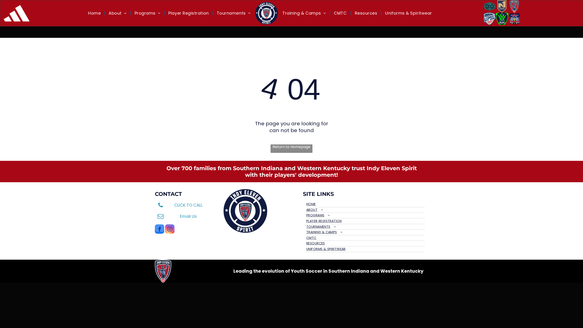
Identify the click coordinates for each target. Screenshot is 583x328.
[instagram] (169, 229)
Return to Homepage (291, 146)
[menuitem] (95, 13)
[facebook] (159, 229)
